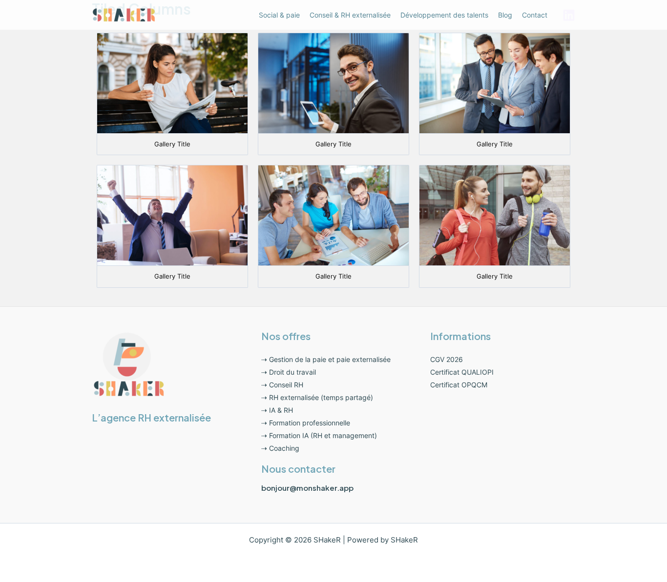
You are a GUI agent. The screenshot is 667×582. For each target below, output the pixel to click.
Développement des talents (444, 15)
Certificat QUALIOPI (462, 372)
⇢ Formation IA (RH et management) (319, 435)
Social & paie (279, 15)
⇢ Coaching (280, 448)
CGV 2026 (446, 359)
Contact (534, 15)
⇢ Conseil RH (282, 385)
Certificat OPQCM (458, 385)
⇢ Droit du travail (288, 372)
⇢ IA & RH (277, 410)
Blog (505, 15)
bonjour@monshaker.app (307, 487)
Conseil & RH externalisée (350, 15)
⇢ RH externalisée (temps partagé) (317, 397)
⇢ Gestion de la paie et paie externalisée (326, 359)
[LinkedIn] (569, 15)
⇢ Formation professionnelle (305, 423)
